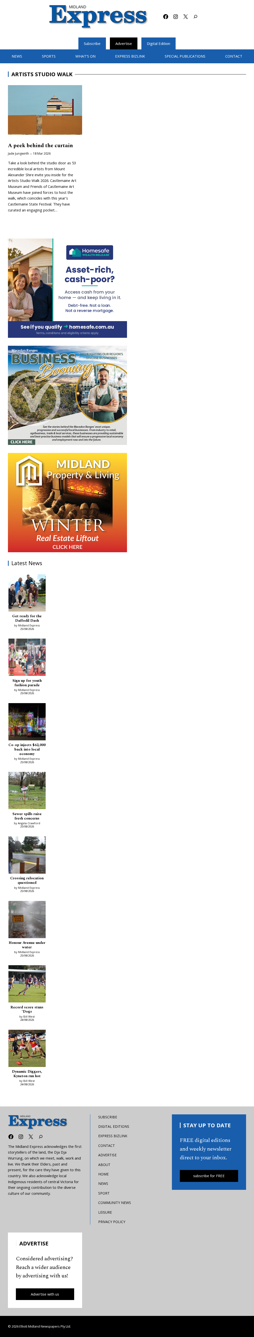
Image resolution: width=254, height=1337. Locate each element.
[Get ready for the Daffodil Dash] (27, 593)
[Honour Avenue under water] (27, 920)
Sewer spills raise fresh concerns (27, 816)
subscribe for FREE (209, 1175)
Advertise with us (45, 1294)
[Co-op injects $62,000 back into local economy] (27, 722)
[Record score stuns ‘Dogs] (27, 984)
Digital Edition (158, 43)
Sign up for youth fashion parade (27, 683)
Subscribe (92, 43)
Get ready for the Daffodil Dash (27, 618)
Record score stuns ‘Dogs (26, 1009)
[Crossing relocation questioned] (27, 855)
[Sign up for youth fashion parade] (27, 658)
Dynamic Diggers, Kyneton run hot (27, 1073)
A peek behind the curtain (40, 146)
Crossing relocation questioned (27, 880)
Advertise (123, 43)
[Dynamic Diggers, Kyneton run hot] (27, 1049)
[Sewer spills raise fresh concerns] (27, 791)
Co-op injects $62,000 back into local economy (27, 749)
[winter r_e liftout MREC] (67, 502)
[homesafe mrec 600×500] (67, 288)
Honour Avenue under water (27, 945)
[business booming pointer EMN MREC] (67, 395)
